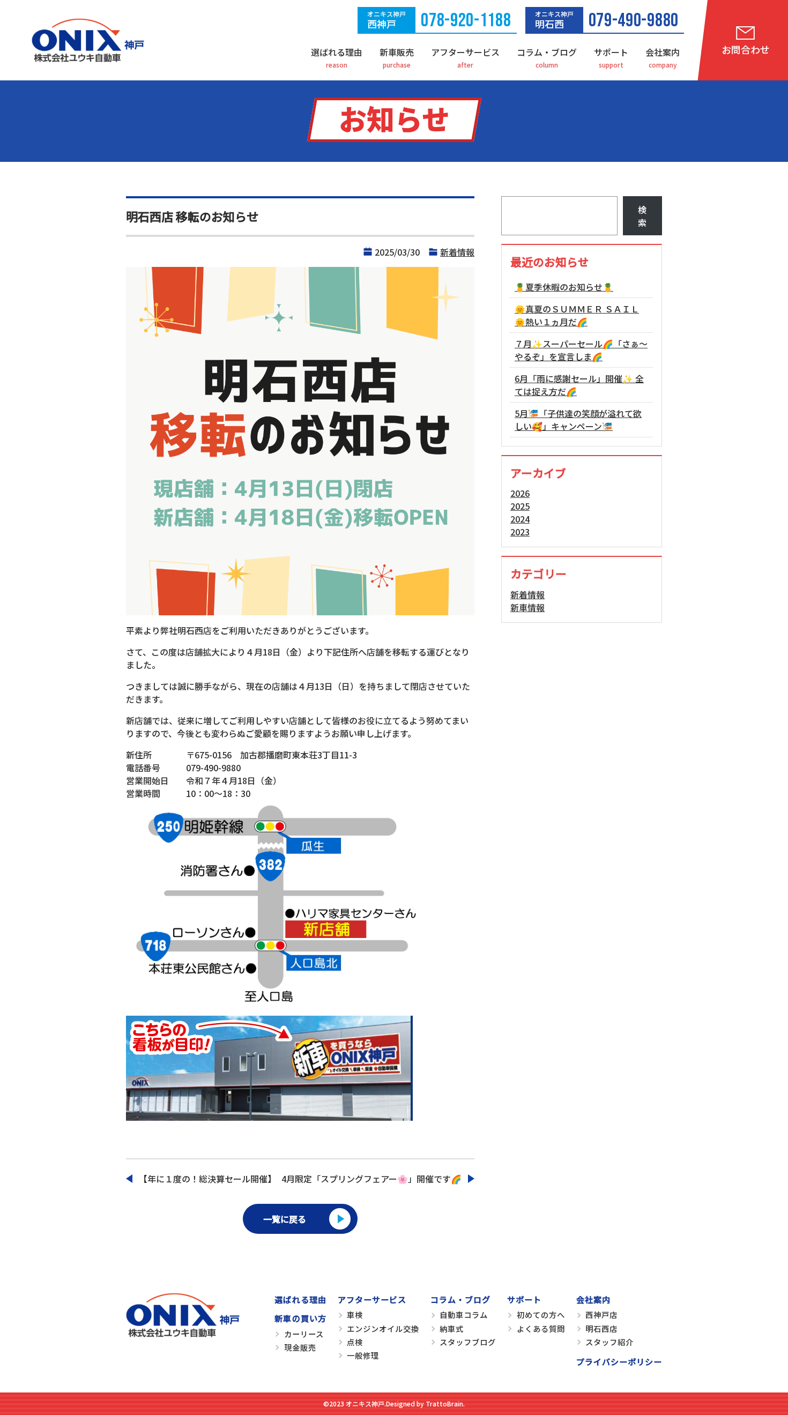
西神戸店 (601, 1314)
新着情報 (457, 251)
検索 (642, 216)
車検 (355, 1314)
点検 (355, 1341)
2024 (520, 518)
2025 (520, 506)
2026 (520, 493)
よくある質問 (541, 1328)
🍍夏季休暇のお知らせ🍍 (564, 286)
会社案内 (662, 52)
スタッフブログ (468, 1341)
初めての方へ (541, 1314)
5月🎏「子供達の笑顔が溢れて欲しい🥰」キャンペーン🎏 (578, 420)
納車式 (452, 1328)
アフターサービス (465, 52)
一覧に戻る (284, 1218)
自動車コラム (464, 1314)
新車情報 (527, 607)
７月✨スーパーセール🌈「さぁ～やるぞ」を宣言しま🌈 (581, 350)
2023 (520, 531)
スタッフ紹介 (609, 1341)
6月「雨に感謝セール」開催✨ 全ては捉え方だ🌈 (579, 385)
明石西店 (601, 1328)
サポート (611, 52)
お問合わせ (746, 49)
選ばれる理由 (336, 52)
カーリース (304, 1333)
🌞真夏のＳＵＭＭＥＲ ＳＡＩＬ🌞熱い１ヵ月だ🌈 (577, 315)
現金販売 (300, 1347)
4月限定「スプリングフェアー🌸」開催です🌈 (371, 1178)
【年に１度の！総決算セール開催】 (207, 1178)
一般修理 (363, 1355)
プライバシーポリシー (619, 1361)
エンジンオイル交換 (383, 1328)
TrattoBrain (444, 1403)
